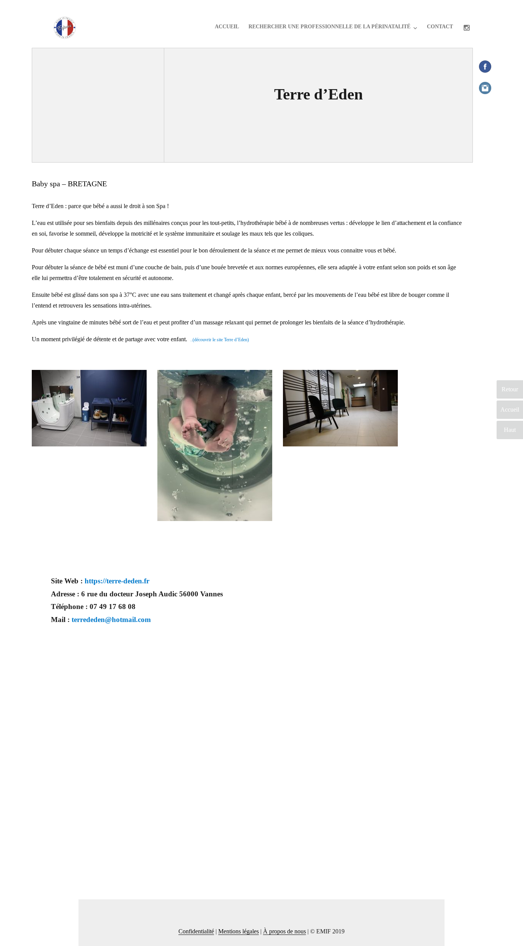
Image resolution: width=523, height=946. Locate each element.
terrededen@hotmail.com (111, 619)
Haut (510, 430)
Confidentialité (196, 931)
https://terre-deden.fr (117, 581)
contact (440, 26)
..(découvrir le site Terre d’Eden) (219, 339)
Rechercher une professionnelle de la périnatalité (329, 26)
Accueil (227, 26)
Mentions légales (238, 931)
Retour (510, 389)
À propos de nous (284, 931)
